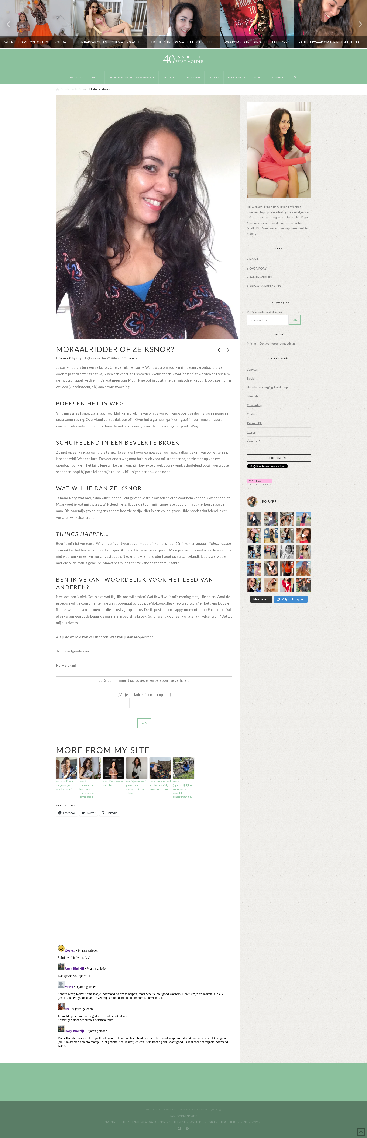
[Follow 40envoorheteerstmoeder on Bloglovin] (259, 481)
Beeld (251, 378)
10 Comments (128, 358)
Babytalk (252, 369)
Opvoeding (254, 405)
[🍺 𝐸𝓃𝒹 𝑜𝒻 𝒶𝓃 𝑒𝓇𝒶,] (254, 552)
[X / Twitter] (187, 1129)
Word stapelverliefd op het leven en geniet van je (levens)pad (88, 789)
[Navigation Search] (295, 77)
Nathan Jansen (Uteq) (204, 1109)
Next (358, 24)
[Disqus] (144, 881)
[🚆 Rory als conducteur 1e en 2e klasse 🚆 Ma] (254, 519)
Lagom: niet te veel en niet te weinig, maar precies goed (160, 785)
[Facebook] (179, 1129)
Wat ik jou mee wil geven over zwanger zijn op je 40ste (136, 787)
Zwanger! (253, 441)
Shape (251, 432)
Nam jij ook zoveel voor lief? (113, 783)
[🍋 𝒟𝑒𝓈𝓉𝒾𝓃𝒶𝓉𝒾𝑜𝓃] (254, 535)
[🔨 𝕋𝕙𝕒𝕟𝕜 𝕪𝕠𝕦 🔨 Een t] (271, 585)
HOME (253, 259)
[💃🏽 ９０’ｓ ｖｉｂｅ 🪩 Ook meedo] (287, 585)
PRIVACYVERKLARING (265, 286)
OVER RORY (258, 268)
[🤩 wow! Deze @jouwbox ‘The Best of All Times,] (271, 519)
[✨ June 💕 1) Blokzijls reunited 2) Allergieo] (287, 519)
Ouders (252, 414)
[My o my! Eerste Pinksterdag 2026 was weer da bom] (303, 535)
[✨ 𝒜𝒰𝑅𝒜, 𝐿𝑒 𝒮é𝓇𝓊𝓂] (303, 552)
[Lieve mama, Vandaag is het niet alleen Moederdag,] (287, 552)
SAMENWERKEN (260, 277)
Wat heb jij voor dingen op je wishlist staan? (64, 785)
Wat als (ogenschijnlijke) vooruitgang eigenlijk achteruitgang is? (182, 789)
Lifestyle (252, 396)
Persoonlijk (65, 358)
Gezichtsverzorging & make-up (267, 387)
